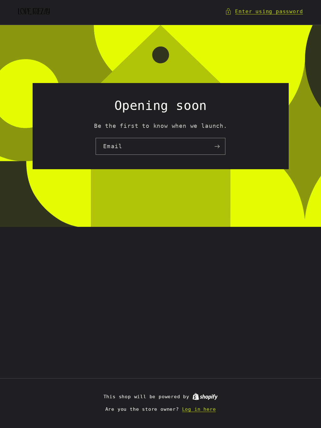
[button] (264, 11)
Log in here (199, 409)
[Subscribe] (217, 146)
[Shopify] (205, 396)
